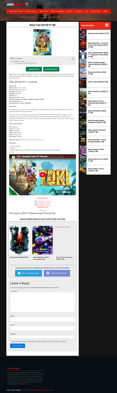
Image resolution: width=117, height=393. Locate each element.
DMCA (105, 11)
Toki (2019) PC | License (17, 61)
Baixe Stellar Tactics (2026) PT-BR (96, 170)
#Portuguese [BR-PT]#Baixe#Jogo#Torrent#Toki (26, 63)
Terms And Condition (57, 11)
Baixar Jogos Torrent (16, 11)
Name (12, 316)
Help (86, 11)
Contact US (78, 11)
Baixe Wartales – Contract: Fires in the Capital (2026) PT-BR (98, 45)
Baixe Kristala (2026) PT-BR (98, 33)
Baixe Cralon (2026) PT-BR (98, 82)
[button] (31, 11)
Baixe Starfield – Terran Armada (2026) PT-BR (97, 141)
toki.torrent (42, 210)
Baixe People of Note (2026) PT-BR (96, 150)
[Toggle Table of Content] (72, 58)
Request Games (95, 11)
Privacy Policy (44, 11)
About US (69, 11)
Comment (14, 291)
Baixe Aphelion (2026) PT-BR (19, 257)
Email (12, 325)
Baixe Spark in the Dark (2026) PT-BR (96, 131)
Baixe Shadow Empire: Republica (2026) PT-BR (97, 121)
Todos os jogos (30, 11)
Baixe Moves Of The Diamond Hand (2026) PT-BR (97, 103)
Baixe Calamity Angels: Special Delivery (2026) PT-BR (98, 64)
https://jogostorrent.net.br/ (32, 139)
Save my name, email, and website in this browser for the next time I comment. (39, 341)
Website (13, 334)
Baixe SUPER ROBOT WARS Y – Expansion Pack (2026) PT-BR (98, 55)
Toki (17, 78)
